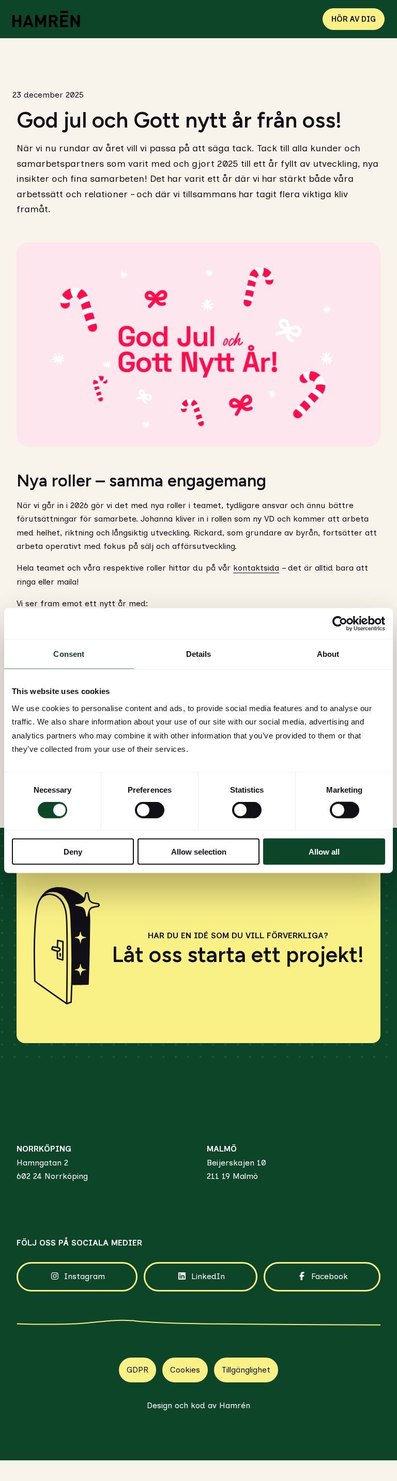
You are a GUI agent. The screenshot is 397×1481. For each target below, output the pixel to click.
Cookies (185, 1370)
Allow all (324, 851)
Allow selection (198, 851)
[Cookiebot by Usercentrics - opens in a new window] (340, 624)
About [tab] (328, 654)
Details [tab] (198, 654)
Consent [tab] (68, 654)
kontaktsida (256, 568)
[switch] (149, 810)
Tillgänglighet (246, 1370)
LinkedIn (208, 1276)
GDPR (137, 1370)
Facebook (329, 1276)
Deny (73, 851)
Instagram (84, 1276)
